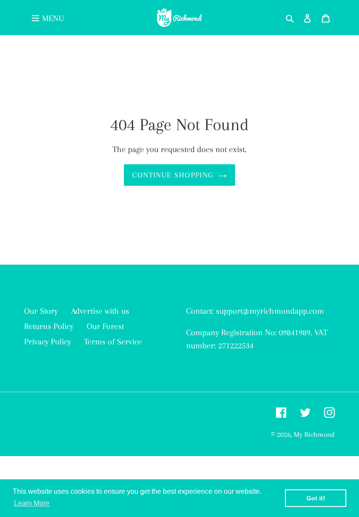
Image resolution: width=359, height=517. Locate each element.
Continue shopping (172, 174)
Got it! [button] (315, 498)
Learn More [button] (31, 503)
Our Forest (105, 326)
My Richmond (314, 434)
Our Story (41, 311)
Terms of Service (113, 342)
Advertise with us (100, 311)
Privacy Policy (47, 342)
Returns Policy (49, 326)
